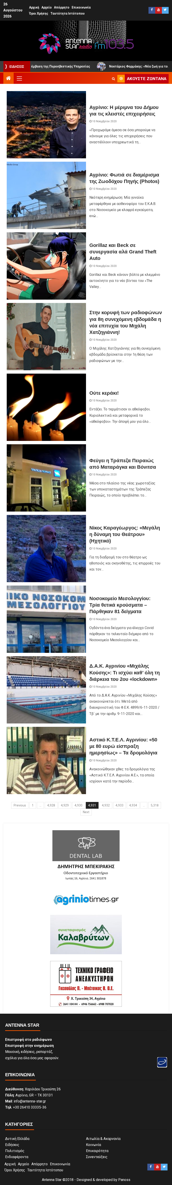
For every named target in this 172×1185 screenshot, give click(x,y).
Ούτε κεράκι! (104, 393)
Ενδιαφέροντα (16, 1157)
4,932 (106, 805)
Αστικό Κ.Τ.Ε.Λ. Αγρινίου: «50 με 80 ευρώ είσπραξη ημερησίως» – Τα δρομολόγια (123, 746)
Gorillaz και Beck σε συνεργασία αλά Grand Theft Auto (122, 251)
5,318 (155, 805)
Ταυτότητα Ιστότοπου (67, 13)
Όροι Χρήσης (38, 13)
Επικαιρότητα (97, 1151)
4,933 (119, 805)
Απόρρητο (61, 7)
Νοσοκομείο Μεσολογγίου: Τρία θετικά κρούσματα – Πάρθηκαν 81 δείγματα (119, 605)
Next (86, 812)
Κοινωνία (93, 1145)
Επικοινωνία (81, 7)
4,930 (78, 805)
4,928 (51, 805)
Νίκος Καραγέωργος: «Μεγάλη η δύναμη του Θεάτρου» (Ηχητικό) (124, 534)
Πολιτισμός (14, 1151)
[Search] (113, 78)
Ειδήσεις (12, 1145)
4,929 (65, 805)
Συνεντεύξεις (97, 1157)
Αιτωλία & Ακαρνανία (103, 1139)
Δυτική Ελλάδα (17, 1139)
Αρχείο (46, 7)
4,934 (133, 805)
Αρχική (34, 7)
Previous (20, 805)
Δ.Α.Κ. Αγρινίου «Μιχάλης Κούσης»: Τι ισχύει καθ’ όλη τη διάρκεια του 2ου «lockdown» (124, 672)
